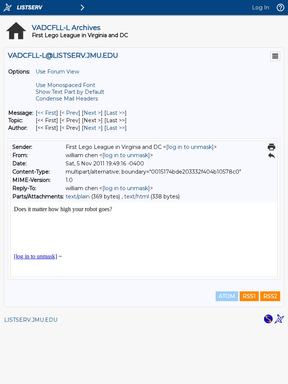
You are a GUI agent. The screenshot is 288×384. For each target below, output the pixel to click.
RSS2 (270, 296)
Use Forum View (57, 71)
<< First (47, 113)
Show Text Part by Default (70, 91)
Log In (260, 7)
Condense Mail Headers (67, 98)
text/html (136, 196)
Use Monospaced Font (65, 85)
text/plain (78, 196)
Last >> (115, 113)
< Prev (70, 113)
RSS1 (249, 296)
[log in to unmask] (190, 147)
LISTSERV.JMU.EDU (30, 319)
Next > (92, 113)
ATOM (227, 296)
